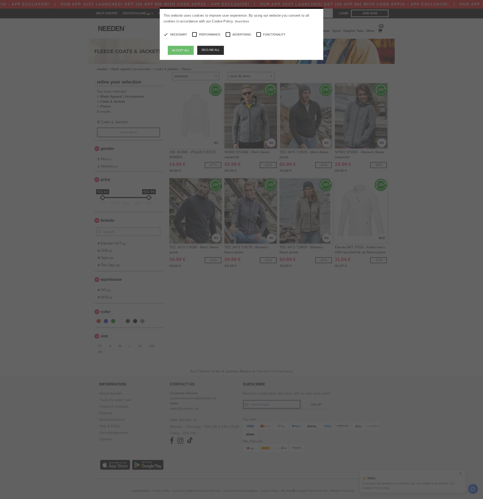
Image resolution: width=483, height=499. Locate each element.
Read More (242, 21)
